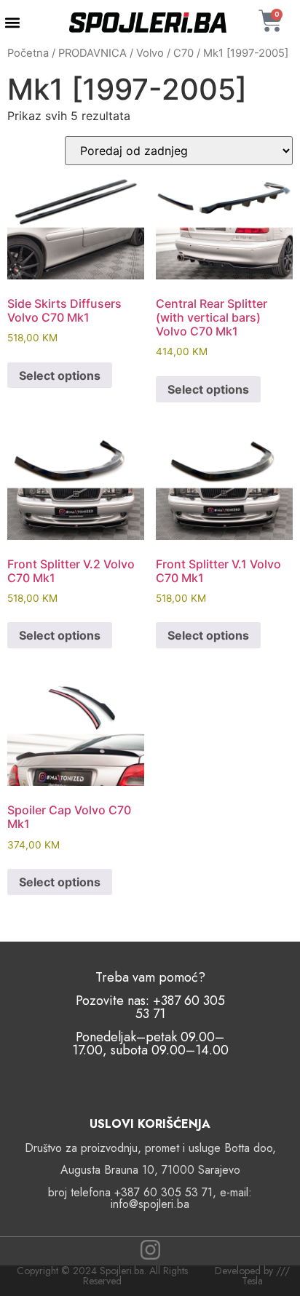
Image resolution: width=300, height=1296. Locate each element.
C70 (183, 53)
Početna (28, 53)
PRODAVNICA (92, 53)
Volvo (150, 53)
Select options (59, 375)
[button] (12, 23)
